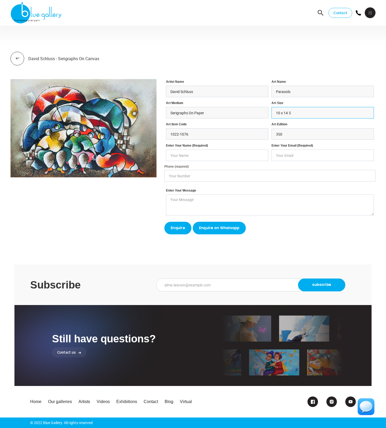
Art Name (279, 82)
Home (35, 401)
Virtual (186, 401)
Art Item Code (176, 124)
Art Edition (279, 124)
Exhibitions (126, 401)
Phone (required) (176, 166)
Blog (169, 401)
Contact (340, 12)
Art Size (277, 103)
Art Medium (174, 103)
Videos (103, 401)
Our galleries (60, 401)
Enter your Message (181, 190)
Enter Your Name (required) (187, 145)
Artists (84, 401)
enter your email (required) (292, 145)
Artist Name (175, 82)
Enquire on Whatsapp (219, 228)
